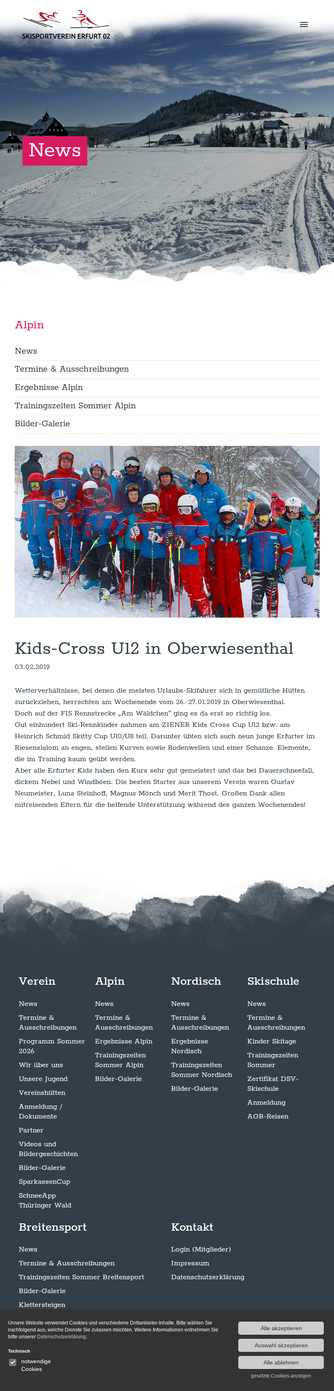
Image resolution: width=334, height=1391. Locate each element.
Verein (37, 981)
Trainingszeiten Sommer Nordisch (201, 1070)
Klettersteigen (42, 1304)
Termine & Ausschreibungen (72, 369)
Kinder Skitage (271, 1041)
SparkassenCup (44, 1181)
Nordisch (196, 981)
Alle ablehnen (281, 1362)
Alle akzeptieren (281, 1328)
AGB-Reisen (267, 1116)
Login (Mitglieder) (201, 1249)
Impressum (190, 1263)
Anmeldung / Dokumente (40, 1111)
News (26, 351)
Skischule (273, 981)
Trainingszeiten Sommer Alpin (75, 406)
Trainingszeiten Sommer (272, 1060)
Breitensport (53, 1227)
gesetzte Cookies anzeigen (281, 1376)
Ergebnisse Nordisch (189, 1046)
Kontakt (192, 1227)
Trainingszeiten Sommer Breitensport (81, 1277)
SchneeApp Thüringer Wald (45, 1200)
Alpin (29, 325)
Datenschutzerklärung (207, 1277)
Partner (31, 1130)
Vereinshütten (42, 1092)
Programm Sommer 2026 (52, 1046)
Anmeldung (266, 1102)
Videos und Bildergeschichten (48, 1149)
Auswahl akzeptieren (281, 1345)
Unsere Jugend (43, 1078)
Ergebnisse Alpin (49, 387)
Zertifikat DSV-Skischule (273, 1083)
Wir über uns (41, 1065)
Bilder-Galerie (42, 424)
